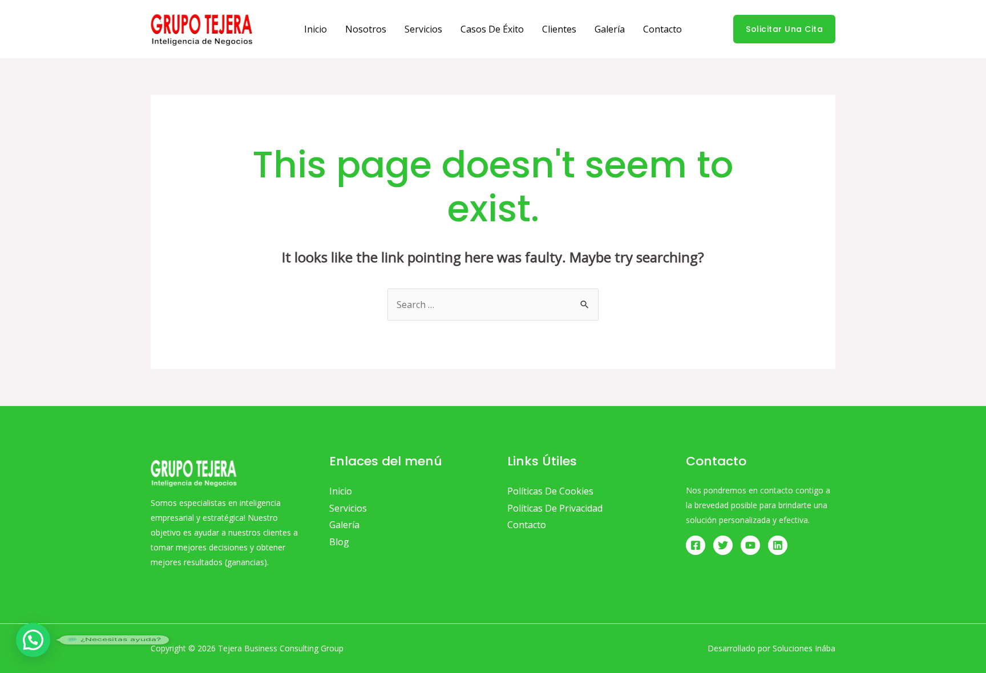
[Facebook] (695, 545)
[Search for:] (493, 304)
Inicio (315, 29)
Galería (610, 29)
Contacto (662, 29)
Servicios (423, 29)
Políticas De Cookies (550, 491)
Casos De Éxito (492, 29)
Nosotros (365, 29)
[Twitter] (723, 545)
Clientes (559, 29)
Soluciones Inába (804, 648)
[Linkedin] (777, 545)
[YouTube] (750, 545)
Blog (339, 542)
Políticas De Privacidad (555, 508)
